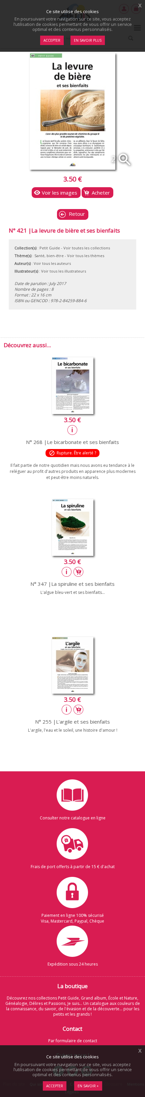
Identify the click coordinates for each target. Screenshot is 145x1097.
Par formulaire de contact (72, 1041)
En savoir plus (88, 40)
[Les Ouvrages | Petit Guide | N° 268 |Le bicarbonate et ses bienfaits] (72, 412)
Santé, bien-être (49, 255)
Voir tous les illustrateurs (63, 271)
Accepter (54, 1086)
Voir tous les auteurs (52, 263)
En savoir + (88, 1086)
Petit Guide (49, 247)
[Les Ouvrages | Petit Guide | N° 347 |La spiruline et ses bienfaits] (72, 554)
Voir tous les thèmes (85, 255)
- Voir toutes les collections (85, 247)
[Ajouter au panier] (78, 571)
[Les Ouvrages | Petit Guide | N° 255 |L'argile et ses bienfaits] (72, 691)
